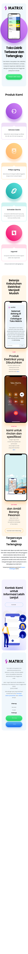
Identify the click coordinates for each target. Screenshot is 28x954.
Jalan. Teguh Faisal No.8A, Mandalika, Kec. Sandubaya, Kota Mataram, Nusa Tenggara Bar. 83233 (14, 684)
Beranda (14, 707)
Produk (14, 710)
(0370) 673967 (14, 688)
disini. (18, 371)
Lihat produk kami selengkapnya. (14, 264)
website (20, 695)
